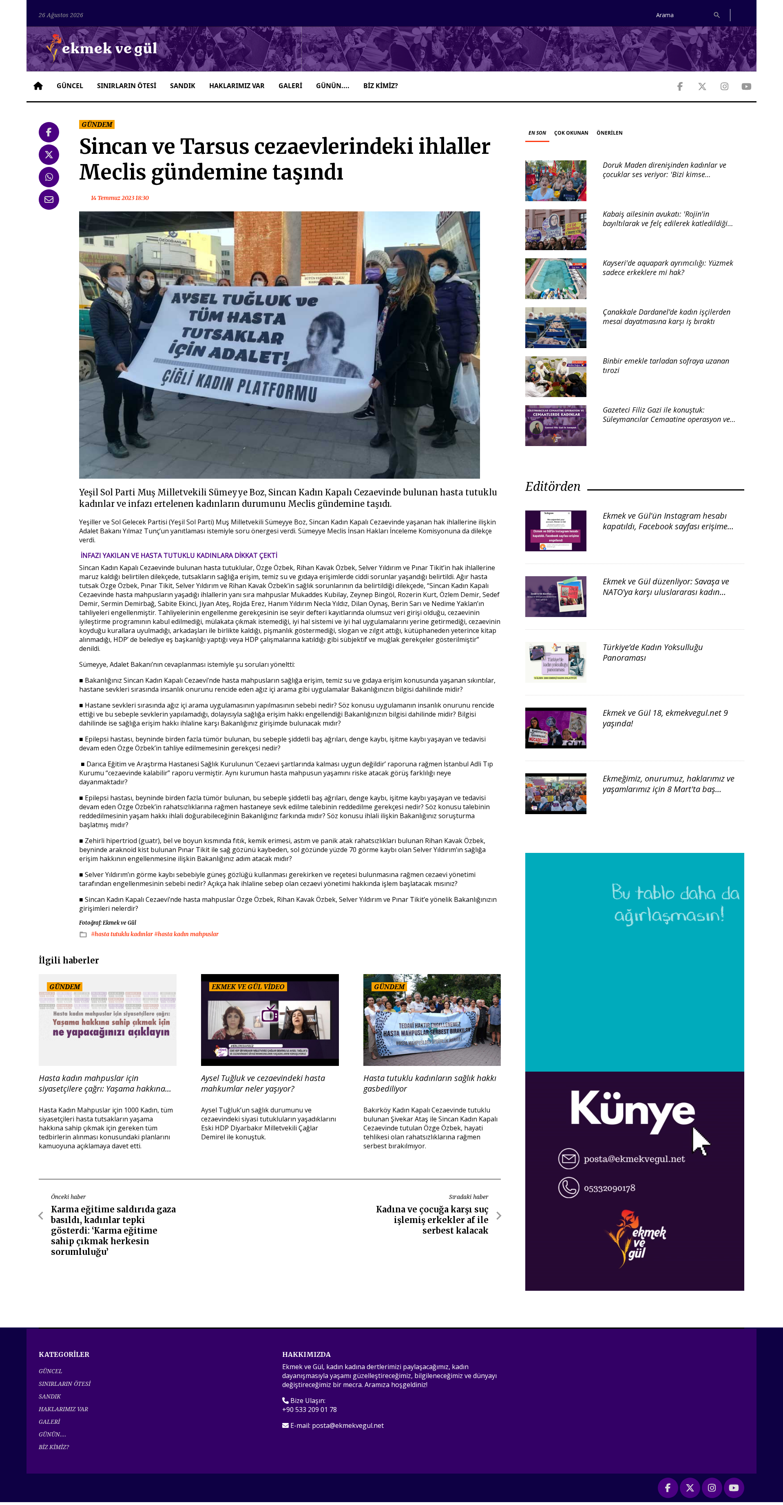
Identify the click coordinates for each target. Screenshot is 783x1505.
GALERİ (290, 85)
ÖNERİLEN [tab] (610, 132)
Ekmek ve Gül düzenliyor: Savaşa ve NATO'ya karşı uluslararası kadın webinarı (666, 592)
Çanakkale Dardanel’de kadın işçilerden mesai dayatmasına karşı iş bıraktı (666, 316)
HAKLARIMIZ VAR (237, 85)
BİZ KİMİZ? (380, 85)
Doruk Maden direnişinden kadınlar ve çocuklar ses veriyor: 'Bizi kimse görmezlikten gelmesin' (664, 174)
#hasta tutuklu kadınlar (122, 934)
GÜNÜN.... (332, 85)
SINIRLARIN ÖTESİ (126, 85)
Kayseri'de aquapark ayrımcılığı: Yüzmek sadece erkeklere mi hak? (668, 267)
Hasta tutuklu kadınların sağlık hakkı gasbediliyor (429, 1083)
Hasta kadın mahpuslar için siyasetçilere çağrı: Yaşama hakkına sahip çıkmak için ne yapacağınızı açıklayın (102, 1083)
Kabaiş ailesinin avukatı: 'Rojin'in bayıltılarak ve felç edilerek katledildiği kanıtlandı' (665, 223)
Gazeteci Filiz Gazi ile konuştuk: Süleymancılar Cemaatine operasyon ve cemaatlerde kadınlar (666, 419)
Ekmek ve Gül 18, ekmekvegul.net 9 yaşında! (665, 718)
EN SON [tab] (537, 132)
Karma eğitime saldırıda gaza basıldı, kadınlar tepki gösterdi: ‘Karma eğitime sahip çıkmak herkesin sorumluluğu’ (113, 1230)
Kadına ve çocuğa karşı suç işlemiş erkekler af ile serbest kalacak (432, 1220)
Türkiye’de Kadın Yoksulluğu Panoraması (653, 652)
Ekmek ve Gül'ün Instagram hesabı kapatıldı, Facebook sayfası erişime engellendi (665, 526)
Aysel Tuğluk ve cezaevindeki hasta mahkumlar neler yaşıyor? (263, 1083)
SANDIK (182, 85)
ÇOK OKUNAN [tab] (571, 132)
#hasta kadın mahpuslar (186, 934)
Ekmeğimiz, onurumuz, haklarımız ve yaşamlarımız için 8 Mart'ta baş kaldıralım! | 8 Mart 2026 (668, 789)
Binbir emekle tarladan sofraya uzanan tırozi (666, 365)
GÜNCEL (70, 85)
